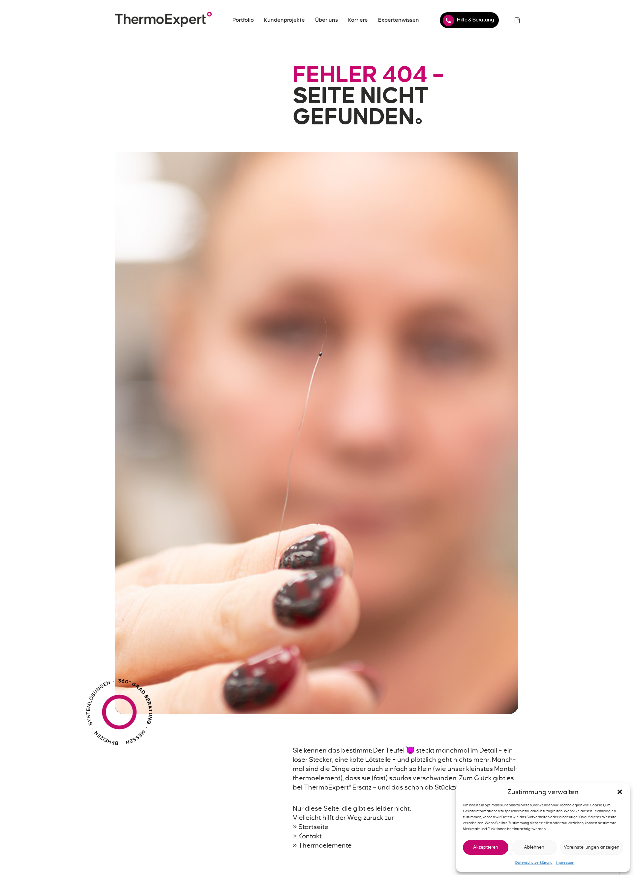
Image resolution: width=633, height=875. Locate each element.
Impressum (565, 862)
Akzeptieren (485, 847)
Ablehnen (534, 847)
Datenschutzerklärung (534, 862)
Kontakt (310, 836)
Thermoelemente (325, 845)
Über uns (326, 20)
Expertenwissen (398, 20)
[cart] (517, 20)
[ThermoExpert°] (163, 20)
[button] (620, 792)
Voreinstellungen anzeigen (591, 847)
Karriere (358, 20)
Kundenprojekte (284, 20)
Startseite (313, 826)
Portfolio (243, 20)
